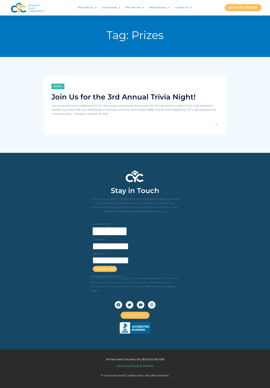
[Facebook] (118, 305)
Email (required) (102, 224)
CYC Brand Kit (145, 366)
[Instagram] (151, 305)
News (58, 86)
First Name (99, 240)
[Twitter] (129, 305)
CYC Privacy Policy (127, 366)
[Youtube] (140, 305)
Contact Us (181, 7)
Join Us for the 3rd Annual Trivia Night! (123, 96)
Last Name (99, 254)
